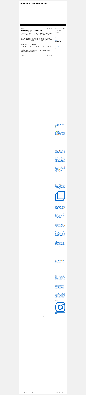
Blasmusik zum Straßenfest (59, 46)
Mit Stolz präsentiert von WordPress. (60, 392)
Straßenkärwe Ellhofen (58, 33)
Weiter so (22, 28)
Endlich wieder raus (49, 28)
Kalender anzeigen (57, 40)
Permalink (44, 53)
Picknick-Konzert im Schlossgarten (60, 43)
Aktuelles (29, 53)
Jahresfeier (56, 37)
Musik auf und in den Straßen (59, 45)
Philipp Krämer (32, 31)
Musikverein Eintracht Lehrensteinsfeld (33, 3)
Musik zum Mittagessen (59, 42)
